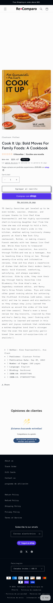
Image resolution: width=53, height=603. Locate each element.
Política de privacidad (16, 594)
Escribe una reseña (35, 154)
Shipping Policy (13, 506)
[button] (5, 9)
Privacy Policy (12, 512)
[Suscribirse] (39, 534)
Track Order (11, 466)
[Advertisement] (26, 39)
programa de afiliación (16, 484)
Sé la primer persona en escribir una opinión (26, 440)
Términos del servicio (40, 594)
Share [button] (7, 385)
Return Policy (12, 495)
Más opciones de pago (26, 202)
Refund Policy (12, 500)
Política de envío (15, 597)
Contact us (10, 478)
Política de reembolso (31, 590)
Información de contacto (37, 597)
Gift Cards (10, 472)
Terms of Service (13, 518)
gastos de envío (11, 163)
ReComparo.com (24, 587)
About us (9, 461)
